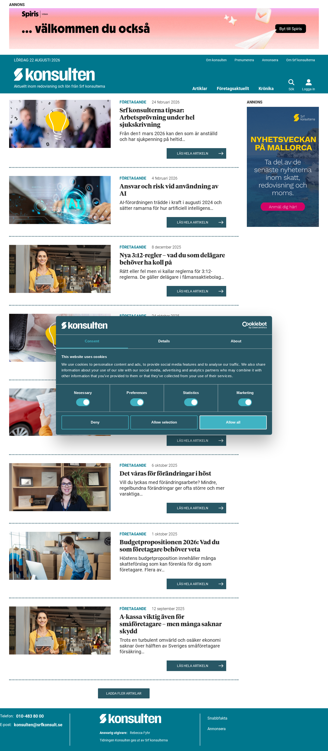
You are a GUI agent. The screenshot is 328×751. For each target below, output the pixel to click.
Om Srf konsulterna (300, 60)
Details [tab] (164, 341)
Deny (95, 422)
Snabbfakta (217, 718)
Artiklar (199, 88)
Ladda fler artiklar (123, 693)
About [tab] (236, 341)
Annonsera (270, 60)
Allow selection (164, 422)
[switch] (137, 402)
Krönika (266, 88)
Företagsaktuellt (233, 88)
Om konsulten (216, 60)
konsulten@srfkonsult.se (38, 724)
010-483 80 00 (30, 716)
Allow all (233, 422)
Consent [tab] (92, 341)
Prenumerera (244, 60)
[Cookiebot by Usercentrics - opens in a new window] (246, 325)
